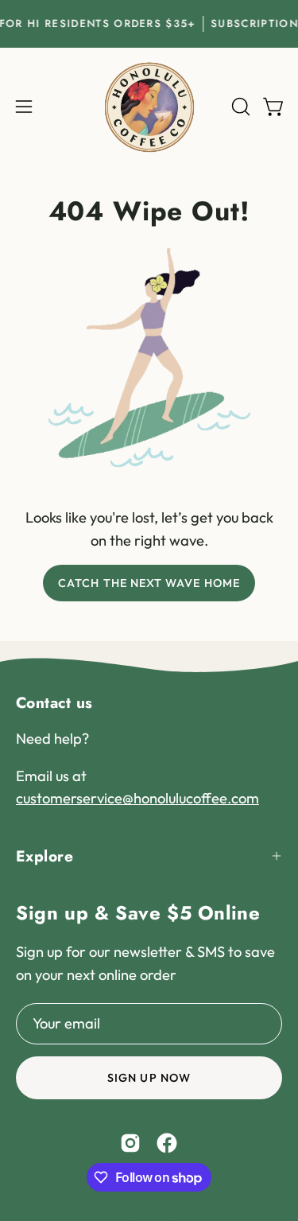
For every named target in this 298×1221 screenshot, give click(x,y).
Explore (44, 856)
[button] (239, 106)
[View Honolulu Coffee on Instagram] (130, 1143)
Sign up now (149, 1078)
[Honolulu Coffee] (149, 107)
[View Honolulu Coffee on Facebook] (167, 1143)
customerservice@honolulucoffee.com (137, 798)
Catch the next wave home (149, 583)
